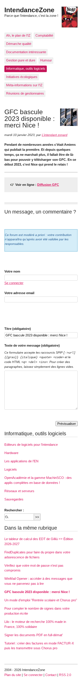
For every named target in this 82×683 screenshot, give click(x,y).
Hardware (11, 453)
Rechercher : (14, 510)
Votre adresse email (19, 293)
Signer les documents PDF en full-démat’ (33, 635)
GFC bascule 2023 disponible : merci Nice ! (37, 592)
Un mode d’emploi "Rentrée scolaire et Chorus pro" (40, 600)
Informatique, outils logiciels (25, 68)
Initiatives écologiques (21, 77)
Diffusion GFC (48, 184)
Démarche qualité (18, 44)
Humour (46, 60)
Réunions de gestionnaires (25, 93)
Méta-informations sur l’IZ (24, 85)
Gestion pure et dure (20, 60)
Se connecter (13, 283)
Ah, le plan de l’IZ (18, 35)
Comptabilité (44, 35)
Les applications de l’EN (21, 461)
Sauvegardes (13, 499)
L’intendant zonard (54, 135)
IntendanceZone (29, 10)
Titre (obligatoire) (17, 328)
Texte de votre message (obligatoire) (32, 345)
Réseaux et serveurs (19, 491)
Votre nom (12, 271)
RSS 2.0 (65, 675)
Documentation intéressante (26, 52)
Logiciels (10, 469)
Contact (50, 675)
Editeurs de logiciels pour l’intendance (31, 444)
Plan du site (12, 675)
